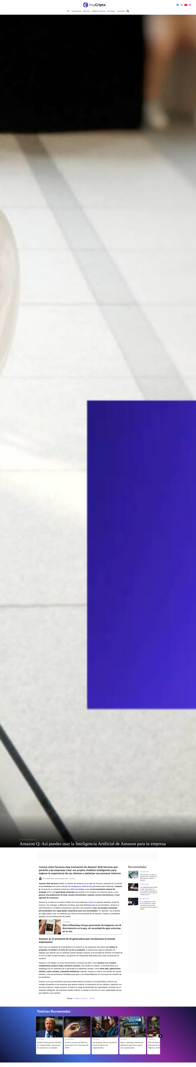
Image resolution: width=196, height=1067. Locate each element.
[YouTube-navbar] (186, 5)
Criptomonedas (76, 11)
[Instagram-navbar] (190, 5)
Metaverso (86, 11)
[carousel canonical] (49, 1027)
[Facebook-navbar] (178, 5)
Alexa (91, 902)
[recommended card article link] (50, 927)
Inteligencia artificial (80, 998)
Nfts (68, 11)
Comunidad (121, 11)
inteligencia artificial (80, 886)
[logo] (94, 5)
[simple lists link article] (133, 876)
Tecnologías (111, 11)
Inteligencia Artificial (98, 11)
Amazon (99, 883)
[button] (98, 12)
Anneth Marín (50, 878)
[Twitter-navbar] (182, 5)
